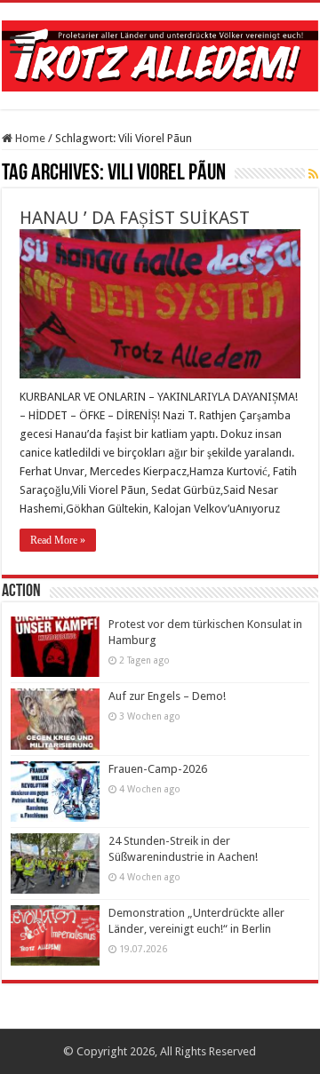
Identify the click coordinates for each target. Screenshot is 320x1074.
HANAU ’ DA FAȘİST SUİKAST (135, 217)
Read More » (57, 540)
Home (28, 138)
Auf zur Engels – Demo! (167, 696)
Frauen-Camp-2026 (157, 769)
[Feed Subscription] (313, 174)
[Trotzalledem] (160, 52)
